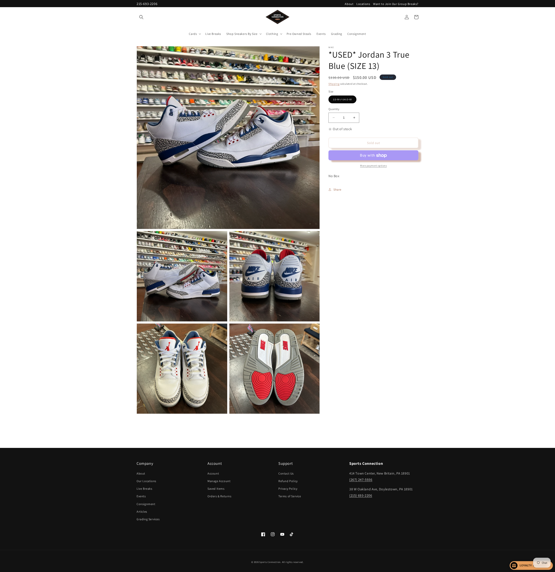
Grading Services (148, 519)
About (349, 4)
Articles (142, 511)
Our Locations (146, 481)
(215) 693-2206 (360, 495)
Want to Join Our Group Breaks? (395, 4)
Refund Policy (288, 481)
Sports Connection (270, 562)
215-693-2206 (147, 4)
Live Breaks (144, 489)
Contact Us (286, 473)
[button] (141, 17)
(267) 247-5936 (360, 479)
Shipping (334, 83)
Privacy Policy (287, 489)
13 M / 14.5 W (344, 100)
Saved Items (216, 489)
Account (213, 473)
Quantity (333, 109)
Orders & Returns (219, 496)
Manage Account (218, 481)
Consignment (146, 504)
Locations (363, 4)
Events (141, 496)
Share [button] (337, 189)
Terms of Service (289, 496)
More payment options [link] (373, 165)
